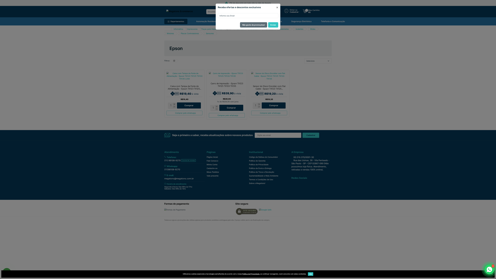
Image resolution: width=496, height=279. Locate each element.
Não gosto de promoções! (253, 25)
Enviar (273, 25)
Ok (310, 274)
